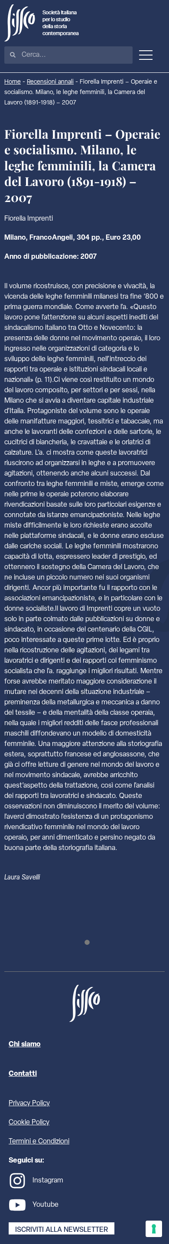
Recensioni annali (50, 82)
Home (12, 82)
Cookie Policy (29, 1122)
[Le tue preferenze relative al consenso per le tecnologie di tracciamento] (154, 1229)
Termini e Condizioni (39, 1141)
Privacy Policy (29, 1103)
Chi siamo (25, 1044)
